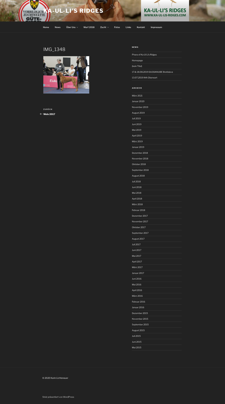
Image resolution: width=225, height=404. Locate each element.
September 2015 (140, 324)
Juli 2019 (136, 118)
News (57, 27)
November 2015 (140, 319)
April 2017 (137, 261)
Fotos (117, 27)
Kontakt (141, 27)
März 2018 (137, 204)
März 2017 (137, 267)
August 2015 (138, 330)
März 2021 (137, 95)
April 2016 (137, 290)
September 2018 (140, 170)
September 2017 (140, 233)
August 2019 (138, 112)
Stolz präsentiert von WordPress (58, 397)
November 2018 (140, 158)
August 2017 (138, 238)
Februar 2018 (138, 210)
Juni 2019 (136, 124)
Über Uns (70, 27)
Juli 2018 (136, 181)
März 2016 (137, 296)
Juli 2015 (136, 336)
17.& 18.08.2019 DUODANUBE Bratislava (152, 72)
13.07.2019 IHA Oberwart (144, 77)
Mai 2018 (136, 193)
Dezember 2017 (140, 215)
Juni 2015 (136, 341)
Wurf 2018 (88, 27)
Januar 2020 (138, 101)
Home (46, 27)
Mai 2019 (136, 130)
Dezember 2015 (140, 313)
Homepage (137, 60)
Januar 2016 (138, 307)
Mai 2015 (136, 347)
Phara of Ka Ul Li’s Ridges (144, 54)
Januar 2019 (138, 147)
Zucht (103, 27)
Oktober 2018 (139, 164)
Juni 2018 (136, 187)
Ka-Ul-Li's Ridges (73, 10)
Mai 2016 (136, 284)
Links (128, 27)
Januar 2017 (138, 273)
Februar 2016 (138, 301)
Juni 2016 (136, 278)
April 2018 (137, 198)
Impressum (156, 27)
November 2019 (140, 107)
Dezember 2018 (140, 153)
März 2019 (137, 141)
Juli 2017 (136, 244)
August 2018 (138, 175)
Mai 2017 (136, 256)
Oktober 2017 (139, 227)
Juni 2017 (136, 250)
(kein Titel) (137, 66)
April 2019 (137, 135)
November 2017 (140, 221)
